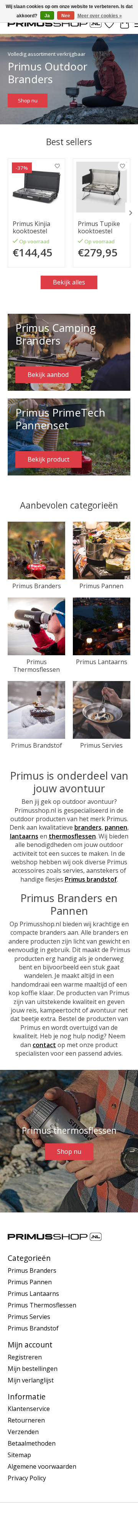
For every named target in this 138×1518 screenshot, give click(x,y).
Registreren (25, 1357)
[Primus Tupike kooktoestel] (101, 187)
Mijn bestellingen (33, 1368)
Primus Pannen (101, 586)
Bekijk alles (69, 282)
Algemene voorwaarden (42, 1466)
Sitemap (19, 1455)
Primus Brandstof (36, 745)
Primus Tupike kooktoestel (99, 227)
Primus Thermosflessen (36, 665)
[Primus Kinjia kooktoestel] (36, 187)
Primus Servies (101, 745)
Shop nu (28, 100)
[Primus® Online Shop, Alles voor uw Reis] (55, 24)
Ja (47, 15)
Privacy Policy (27, 1478)
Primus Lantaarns (101, 662)
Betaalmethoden (32, 1443)
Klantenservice (29, 1408)
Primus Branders (36, 586)
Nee (65, 15)
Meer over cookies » (99, 15)
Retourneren (26, 1420)
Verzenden (23, 1432)
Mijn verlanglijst (31, 1380)
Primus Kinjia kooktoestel (31, 227)
